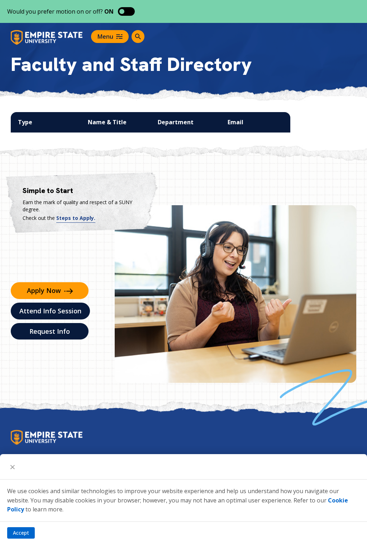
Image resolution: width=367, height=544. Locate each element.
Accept (21, 532)
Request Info (49, 331)
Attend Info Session (50, 311)
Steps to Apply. (75, 218)
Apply (44, 290)
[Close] (12, 466)
